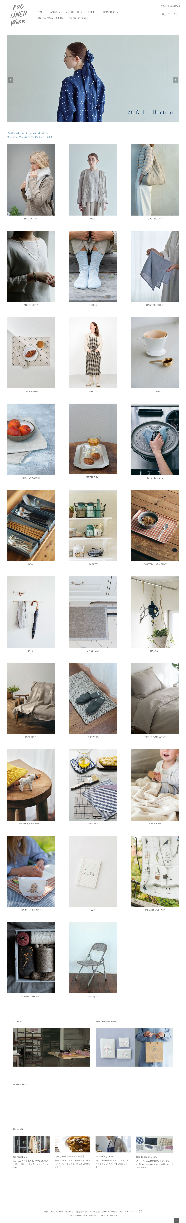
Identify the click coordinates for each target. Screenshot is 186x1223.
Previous (10, 80)
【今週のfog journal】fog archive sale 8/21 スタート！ (31, 133)
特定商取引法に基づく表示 (88, 1212)
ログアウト (49, 1212)
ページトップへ (176, 1220)
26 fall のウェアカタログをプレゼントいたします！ (29, 137)
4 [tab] (93, 124)
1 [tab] (87, 124)
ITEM (39, 12)
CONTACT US (130, 1212)
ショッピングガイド (65, 1212)
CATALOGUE (109, 12)
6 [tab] (97, 124)
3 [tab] (91, 124)
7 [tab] (99, 124)
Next (175, 80)
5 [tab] (95, 124)
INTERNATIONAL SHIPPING (50, 18)
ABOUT (53, 12)
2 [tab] (89, 124)
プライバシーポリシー (112, 1212)
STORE (91, 12)
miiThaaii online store (78, 18)
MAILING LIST (72, 12)
